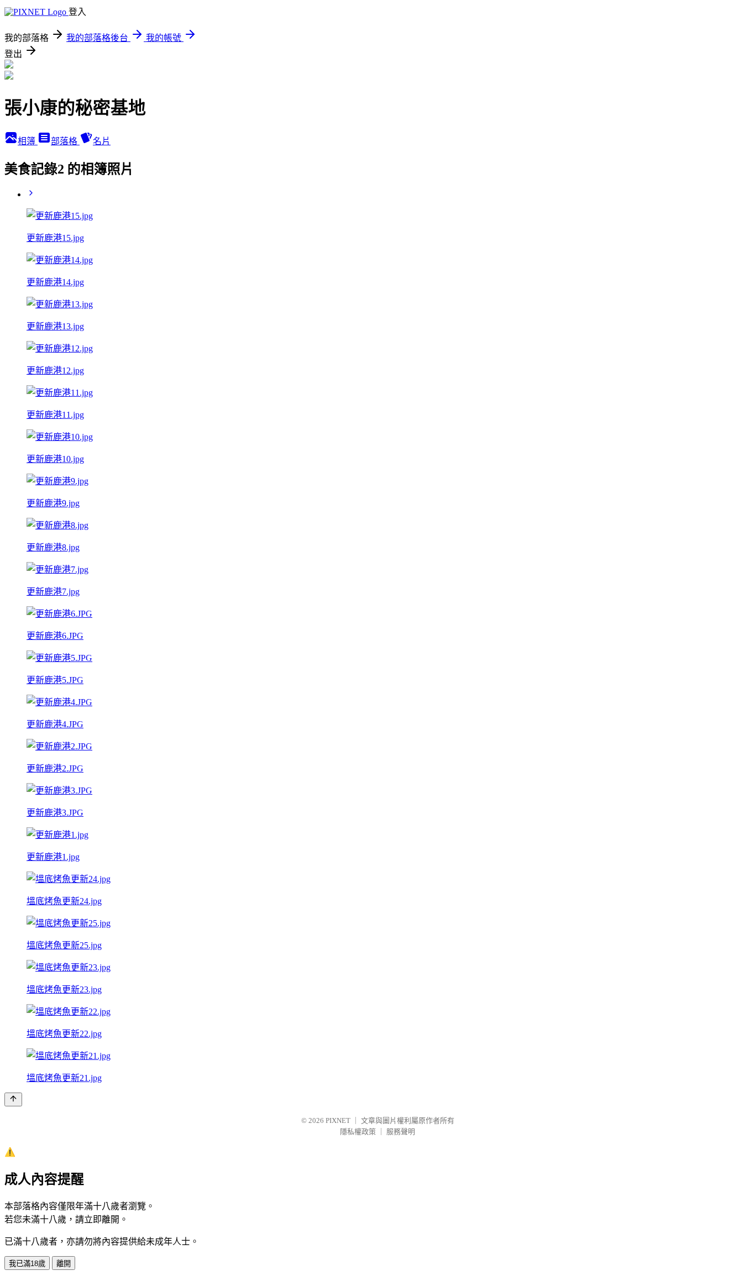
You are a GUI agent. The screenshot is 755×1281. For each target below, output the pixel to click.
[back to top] (13, 1099)
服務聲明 (400, 1131)
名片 (102, 141)
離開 (63, 1263)
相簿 (28, 141)
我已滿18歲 (27, 1263)
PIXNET (338, 1120)
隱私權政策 (358, 1131)
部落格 (65, 141)
